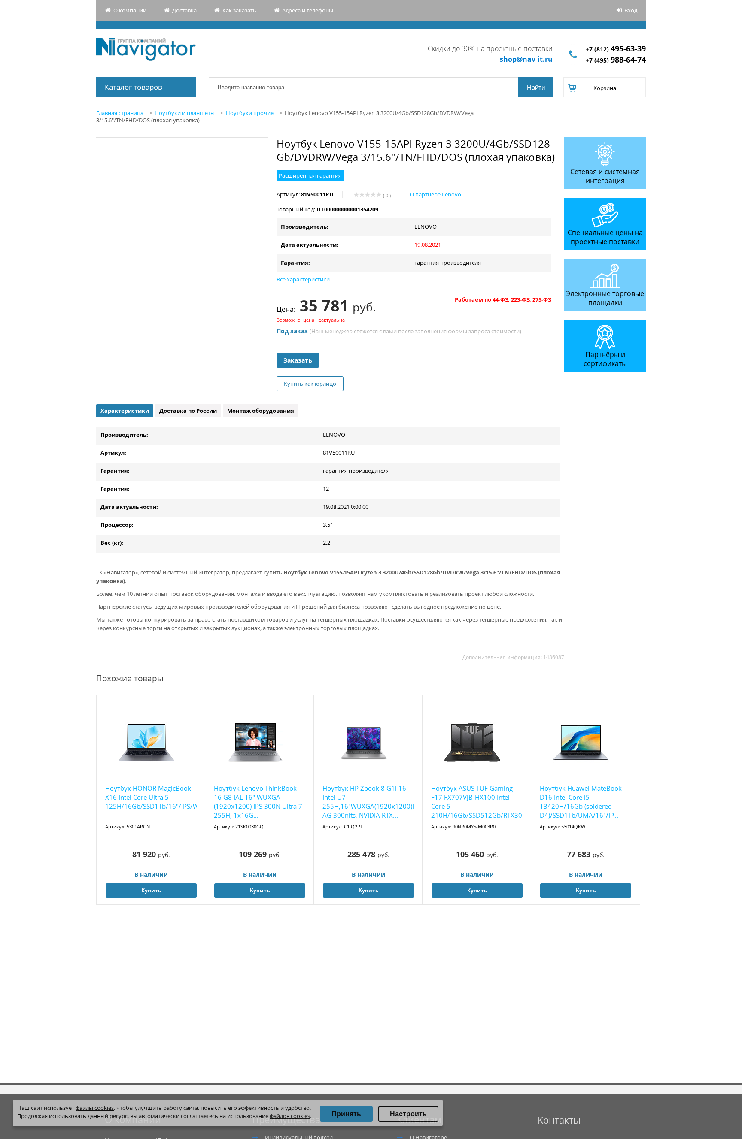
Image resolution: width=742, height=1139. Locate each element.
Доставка (184, 10)
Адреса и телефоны (307, 10)
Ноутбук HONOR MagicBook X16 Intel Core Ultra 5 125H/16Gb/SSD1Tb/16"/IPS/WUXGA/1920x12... (151, 797)
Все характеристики (303, 279)
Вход (630, 10)
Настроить (408, 1114)
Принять (346, 1114)
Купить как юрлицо (310, 383)
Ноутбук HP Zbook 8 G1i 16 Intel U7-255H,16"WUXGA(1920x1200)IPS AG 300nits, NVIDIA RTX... (368, 801)
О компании (129, 10)
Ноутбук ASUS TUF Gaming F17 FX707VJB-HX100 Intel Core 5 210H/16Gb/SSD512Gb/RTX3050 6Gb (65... (477, 802)
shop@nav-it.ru (526, 59)
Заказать (297, 360)
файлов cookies (290, 1116)
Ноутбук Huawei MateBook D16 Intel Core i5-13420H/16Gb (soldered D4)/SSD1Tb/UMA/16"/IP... (581, 801)
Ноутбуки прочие (250, 113)
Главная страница (119, 113)
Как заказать (239, 10)
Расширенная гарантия (310, 175)
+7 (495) (616, 60)
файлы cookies (95, 1108)
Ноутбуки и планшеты (185, 113)
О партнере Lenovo (435, 194)
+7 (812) (616, 49)
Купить (151, 890)
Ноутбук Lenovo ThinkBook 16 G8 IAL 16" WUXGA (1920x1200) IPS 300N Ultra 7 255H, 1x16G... (258, 801)
